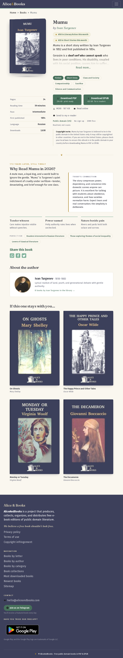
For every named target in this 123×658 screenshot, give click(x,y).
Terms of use (11, 537)
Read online (82, 108)
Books (23, 12)
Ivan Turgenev (66, 28)
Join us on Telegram (19, 608)
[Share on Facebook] (18, 255)
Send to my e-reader (66, 115)
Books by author (14, 561)
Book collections (14, 571)
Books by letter (13, 556)
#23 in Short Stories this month (72, 40)
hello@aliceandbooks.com (23, 600)
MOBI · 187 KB (63, 108)
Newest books (12, 581)
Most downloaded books (18, 576)
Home (13, 12)
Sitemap (9, 586)
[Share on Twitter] (24, 255)
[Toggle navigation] (116, 4)
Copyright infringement (18, 542)
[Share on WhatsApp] (12, 255)
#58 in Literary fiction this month (73, 34)
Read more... (83, 67)
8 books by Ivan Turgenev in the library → (55, 290)
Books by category (15, 566)
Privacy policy (12, 532)
